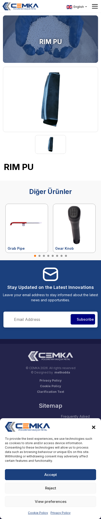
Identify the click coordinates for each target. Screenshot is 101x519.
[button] (93, 426)
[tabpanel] (26, 228)
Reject (50, 488)
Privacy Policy (60, 513)
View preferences (50, 501)
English (79, 7)
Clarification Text (50, 392)
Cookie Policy (38, 513)
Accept (50, 474)
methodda (62, 372)
